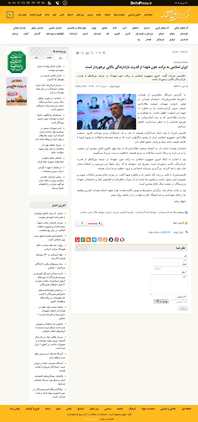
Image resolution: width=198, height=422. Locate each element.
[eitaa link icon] (105, 239)
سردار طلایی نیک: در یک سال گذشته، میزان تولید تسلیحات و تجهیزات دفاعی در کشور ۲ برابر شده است (50, 343)
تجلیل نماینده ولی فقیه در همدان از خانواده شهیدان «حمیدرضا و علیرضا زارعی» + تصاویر (50, 313)
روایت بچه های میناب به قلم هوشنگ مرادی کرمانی (50, 247)
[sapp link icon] (111, 239)
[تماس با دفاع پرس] (57, 3)
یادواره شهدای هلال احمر (99, 212)
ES (23, 2)
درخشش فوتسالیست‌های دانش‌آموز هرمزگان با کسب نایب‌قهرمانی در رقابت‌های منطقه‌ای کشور (51, 296)
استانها (184, 51)
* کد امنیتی (182, 297)
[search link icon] (83, 239)
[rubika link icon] (122, 239)
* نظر (184, 272)
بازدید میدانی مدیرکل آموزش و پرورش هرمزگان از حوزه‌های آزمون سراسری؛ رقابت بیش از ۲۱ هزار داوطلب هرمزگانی (49, 279)
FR (33, 2)
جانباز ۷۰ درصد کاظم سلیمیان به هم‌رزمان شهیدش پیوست (49, 215)
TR (38, 2)
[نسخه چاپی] (77, 52)
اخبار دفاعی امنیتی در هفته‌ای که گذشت (52, 77)
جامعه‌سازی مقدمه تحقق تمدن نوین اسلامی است (49, 237)
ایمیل (184, 264)
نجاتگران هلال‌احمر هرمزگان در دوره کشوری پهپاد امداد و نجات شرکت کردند (49, 393)
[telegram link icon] (94, 239)
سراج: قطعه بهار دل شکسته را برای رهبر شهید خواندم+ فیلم (51, 149)
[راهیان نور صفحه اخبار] (16, 91)
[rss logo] (49, 3)
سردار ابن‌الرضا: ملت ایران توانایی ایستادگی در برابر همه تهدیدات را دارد (50, 89)
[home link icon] (77, 239)
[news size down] (92, 52)
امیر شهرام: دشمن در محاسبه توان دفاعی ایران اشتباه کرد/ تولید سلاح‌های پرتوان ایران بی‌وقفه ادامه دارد (49, 134)
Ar (9, 2)
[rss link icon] (88, 239)
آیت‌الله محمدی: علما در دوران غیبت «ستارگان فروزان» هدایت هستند (49, 367)
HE (28, 2)
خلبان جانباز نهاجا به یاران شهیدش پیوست (50, 68)
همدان (175, 51)
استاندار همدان (165, 212)
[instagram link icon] (99, 239)
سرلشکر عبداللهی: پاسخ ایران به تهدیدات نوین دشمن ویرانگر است (50, 119)
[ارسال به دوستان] (82, 52)
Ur (18, 2)
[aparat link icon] (116, 239)
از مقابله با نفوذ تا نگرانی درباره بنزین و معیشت (51, 169)
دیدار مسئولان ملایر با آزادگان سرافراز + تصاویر (50, 266)
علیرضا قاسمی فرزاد (123, 212)
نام (185, 256)
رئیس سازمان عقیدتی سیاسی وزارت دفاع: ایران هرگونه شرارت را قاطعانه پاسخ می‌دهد (51, 182)
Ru (43, 2)
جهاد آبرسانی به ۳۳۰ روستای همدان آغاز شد (50, 256)
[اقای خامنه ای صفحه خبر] (16, 62)
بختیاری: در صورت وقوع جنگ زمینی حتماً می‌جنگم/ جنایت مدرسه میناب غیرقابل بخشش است (50, 104)
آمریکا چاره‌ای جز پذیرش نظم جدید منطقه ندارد (50, 355)
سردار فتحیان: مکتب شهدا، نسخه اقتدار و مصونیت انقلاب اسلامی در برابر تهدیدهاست (51, 226)
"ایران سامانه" (91, 419)
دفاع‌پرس (157, 94)
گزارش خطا (178, 223)
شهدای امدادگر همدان (146, 212)
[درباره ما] (65, 2)
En (14, 2)
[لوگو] (176, 21)
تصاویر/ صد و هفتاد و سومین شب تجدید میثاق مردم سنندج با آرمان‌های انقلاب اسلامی (50, 327)
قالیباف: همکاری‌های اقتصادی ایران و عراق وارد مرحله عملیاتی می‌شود (49, 380)
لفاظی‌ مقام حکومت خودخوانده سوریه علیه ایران (51, 160)
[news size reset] (98, 52)
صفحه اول (186, 409)
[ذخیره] (87, 52)
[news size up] (103, 52)
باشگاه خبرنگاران (99, 3)
